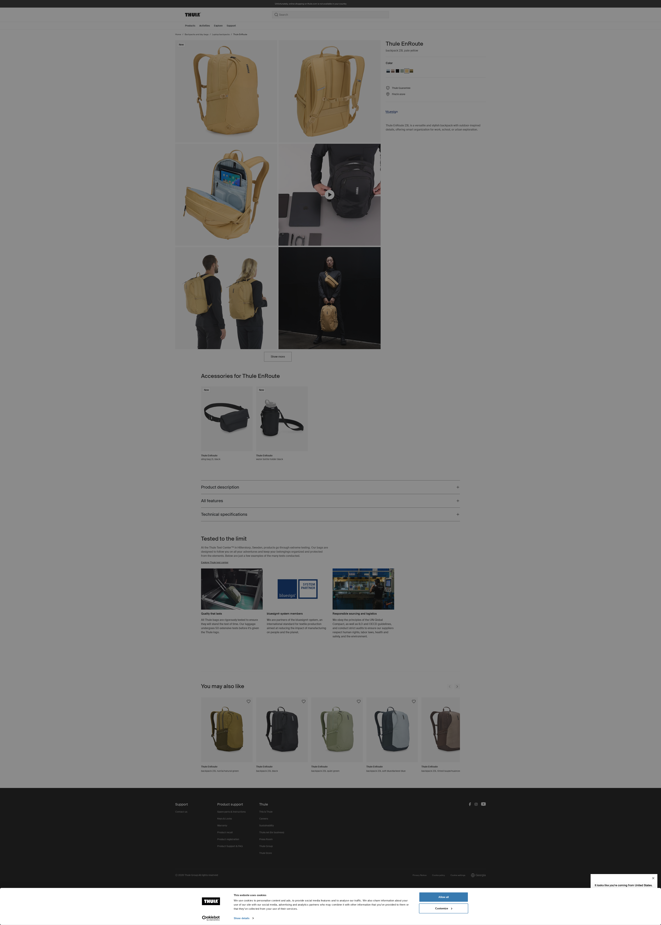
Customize (441, 908)
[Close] (653, 878)
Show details (241, 918)
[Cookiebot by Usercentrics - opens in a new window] (211, 918)
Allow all (443, 897)
